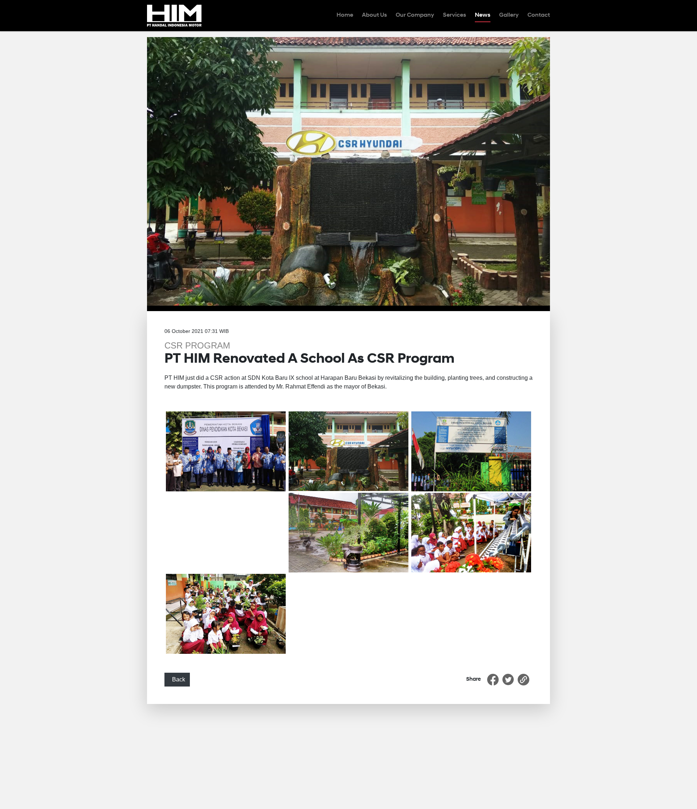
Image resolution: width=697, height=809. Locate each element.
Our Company (415, 15)
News (482, 15)
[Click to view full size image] (348, 171)
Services (454, 15)
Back (177, 679)
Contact (538, 15)
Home (345, 15)
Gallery (509, 15)
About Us (374, 15)
